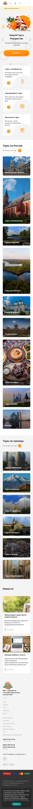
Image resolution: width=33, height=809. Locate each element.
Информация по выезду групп (12, 735)
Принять (16, 804)
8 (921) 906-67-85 (9, 747)
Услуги (5, 713)
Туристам (6, 710)
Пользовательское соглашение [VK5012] (16, 781)
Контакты (6, 720)
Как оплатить (7, 726)
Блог (4, 732)
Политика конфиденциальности (13, 783)
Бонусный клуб (7, 718)
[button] (7, 64)
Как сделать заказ (9, 723)
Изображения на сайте (10, 785)
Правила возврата (9, 729)
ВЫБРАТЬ (17, 53)
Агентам (5, 705)
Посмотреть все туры (10, 150)
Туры (4, 702)
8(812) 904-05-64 (9, 745)
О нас (4, 707)
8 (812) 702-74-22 (9, 739)
